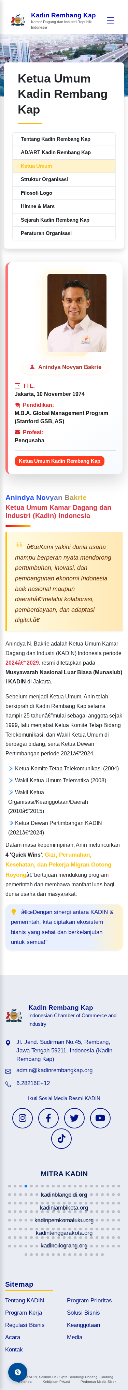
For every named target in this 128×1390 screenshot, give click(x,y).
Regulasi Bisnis (25, 1325)
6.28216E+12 (33, 1083)
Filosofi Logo (36, 193)
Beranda (25, 1382)
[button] (9, 1186)
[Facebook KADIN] (48, 1118)
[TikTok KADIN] (61, 1138)
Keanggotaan (83, 1325)
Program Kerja (23, 1313)
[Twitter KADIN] (74, 1118)
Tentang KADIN (24, 1300)
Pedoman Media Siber (98, 1382)
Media (74, 1337)
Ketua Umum (36, 166)
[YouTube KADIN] (100, 1118)
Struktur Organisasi (44, 179)
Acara (12, 1337)
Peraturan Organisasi (46, 233)
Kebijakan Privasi (56, 1382)
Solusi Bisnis (83, 1313)
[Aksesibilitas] (17, 1372)
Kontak (14, 1349)
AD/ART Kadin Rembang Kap (56, 152)
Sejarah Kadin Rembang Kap (55, 220)
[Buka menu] (110, 21)
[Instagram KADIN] (22, 1118)
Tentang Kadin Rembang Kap (55, 139)
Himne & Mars (38, 206)
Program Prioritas (89, 1300)
